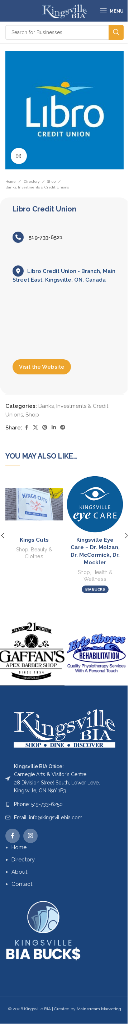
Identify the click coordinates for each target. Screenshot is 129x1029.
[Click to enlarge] (19, 156)
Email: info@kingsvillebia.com (48, 817)
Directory (31, 181)
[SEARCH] (116, 32)
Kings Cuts (34, 540)
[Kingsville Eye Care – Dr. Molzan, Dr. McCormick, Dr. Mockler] (95, 504)
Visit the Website (41, 367)
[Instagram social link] (30, 836)
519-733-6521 (45, 237)
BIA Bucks (95, 589)
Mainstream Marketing (99, 1008)
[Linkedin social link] (53, 427)
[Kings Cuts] (34, 504)
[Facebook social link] (26, 427)
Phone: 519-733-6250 (38, 804)
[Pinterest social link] (44, 427)
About (19, 872)
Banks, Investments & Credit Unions (37, 187)
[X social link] (35, 427)
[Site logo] (64, 10)
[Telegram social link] (62, 427)
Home (10, 181)
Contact (21, 884)
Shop (51, 181)
